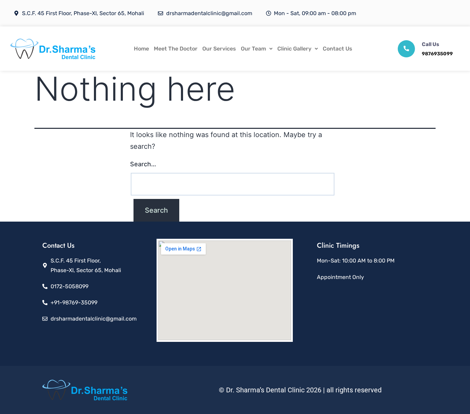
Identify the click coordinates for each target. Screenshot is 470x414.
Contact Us (337, 48)
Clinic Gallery (294, 48)
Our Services (219, 48)
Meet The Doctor (175, 48)
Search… (143, 164)
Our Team (253, 48)
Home (141, 48)
